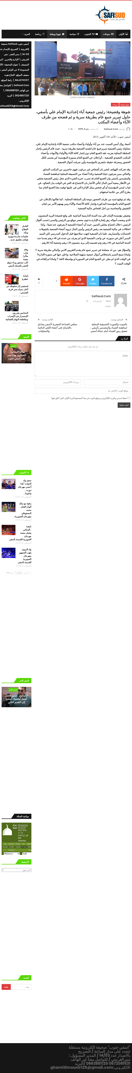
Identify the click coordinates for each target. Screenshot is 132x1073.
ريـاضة (38, 34)
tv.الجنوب (89, 34)
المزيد (27, 34)
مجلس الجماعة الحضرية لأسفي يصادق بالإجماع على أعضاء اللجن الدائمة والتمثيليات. (57, 328)
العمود (13, 346)
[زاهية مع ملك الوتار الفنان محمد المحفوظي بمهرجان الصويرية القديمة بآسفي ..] (8, 507)
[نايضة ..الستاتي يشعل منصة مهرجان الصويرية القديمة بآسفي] (8, 530)
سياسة (73, 34)
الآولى (121, 34)
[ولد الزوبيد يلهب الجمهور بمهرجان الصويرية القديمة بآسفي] (8, 553)
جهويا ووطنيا (55, 34)
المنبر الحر (13, 689)
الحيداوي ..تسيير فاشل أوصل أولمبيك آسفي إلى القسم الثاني (16, 699)
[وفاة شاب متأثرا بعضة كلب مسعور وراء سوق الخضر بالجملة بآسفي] (12, 253)
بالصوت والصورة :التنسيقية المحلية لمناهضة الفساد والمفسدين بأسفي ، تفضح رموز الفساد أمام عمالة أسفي (108, 328)
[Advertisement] (48, 14)
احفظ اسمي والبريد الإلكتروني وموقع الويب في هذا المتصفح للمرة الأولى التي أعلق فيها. (89, 398)
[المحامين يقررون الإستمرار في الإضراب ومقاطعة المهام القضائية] (12, 306)
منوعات (106, 34)
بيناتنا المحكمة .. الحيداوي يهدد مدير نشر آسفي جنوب (16, 355)
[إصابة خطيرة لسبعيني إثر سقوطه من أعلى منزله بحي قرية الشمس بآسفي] (12, 279)
